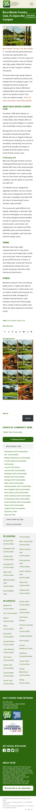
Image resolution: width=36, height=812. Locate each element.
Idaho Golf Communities (14, 483)
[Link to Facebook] (25, 809)
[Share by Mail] (31, 332)
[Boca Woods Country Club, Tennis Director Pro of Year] (25, 362)
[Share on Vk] (24, 332)
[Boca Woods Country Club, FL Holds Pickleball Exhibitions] (10, 392)
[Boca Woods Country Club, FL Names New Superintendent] (25, 347)
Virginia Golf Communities (14, 508)
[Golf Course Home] (15, 4)
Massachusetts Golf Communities (17, 486)
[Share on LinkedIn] (16, 332)
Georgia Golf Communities (15, 480)
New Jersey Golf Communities (16, 493)
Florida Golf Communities (14, 477)
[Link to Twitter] (31, 809)
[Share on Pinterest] (12, 332)
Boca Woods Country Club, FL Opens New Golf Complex (17, 16)
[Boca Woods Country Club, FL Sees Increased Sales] (25, 377)
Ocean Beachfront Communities (24, 672)
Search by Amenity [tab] (13, 524)
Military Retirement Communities (17, 458)
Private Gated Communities (15, 461)
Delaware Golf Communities (15, 474)
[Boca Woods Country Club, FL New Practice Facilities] (10, 377)
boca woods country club (16, 320)
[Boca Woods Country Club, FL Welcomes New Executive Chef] (10, 362)
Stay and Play (9, 515)
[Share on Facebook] (5, 332)
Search (5, 413)
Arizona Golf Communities (14, 471)
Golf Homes (9, 464)
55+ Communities (11, 455)
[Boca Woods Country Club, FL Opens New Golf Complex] (17, 45)
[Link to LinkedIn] (28, 809)
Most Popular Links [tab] (13, 446)
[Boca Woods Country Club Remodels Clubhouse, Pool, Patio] (25, 392)
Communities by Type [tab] (14, 519)
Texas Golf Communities (14, 505)
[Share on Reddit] (27, 332)
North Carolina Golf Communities (17, 496)
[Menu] (30, 4)
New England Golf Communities (17, 489)
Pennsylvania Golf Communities (17, 499)
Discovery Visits (10, 512)
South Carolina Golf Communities (17, 502)
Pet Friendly (24, 641)
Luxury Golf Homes (12, 467)
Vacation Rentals (25, 636)
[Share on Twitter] (8, 332)
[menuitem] (30, 4)
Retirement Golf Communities (16, 452)
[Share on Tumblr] (20, 332)
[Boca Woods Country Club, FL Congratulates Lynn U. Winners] (10, 347)
